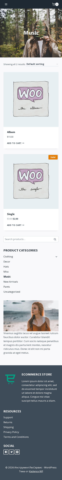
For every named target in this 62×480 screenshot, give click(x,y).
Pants (6, 286)
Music (7, 276)
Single (11, 214)
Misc (6, 271)
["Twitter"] (11, 452)
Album (11, 132)
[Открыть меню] (6, 4)
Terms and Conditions (16, 437)
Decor (6, 261)
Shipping (8, 427)
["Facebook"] (5, 452)
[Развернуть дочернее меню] (56, 256)
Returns (7, 422)
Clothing (8, 256)
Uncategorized (11, 291)
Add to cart (14, 143)
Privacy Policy (11, 432)
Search (56, 239)
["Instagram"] (17, 452)
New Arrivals (10, 281)
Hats (6, 266)
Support (8, 417)
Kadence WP (36, 471)
